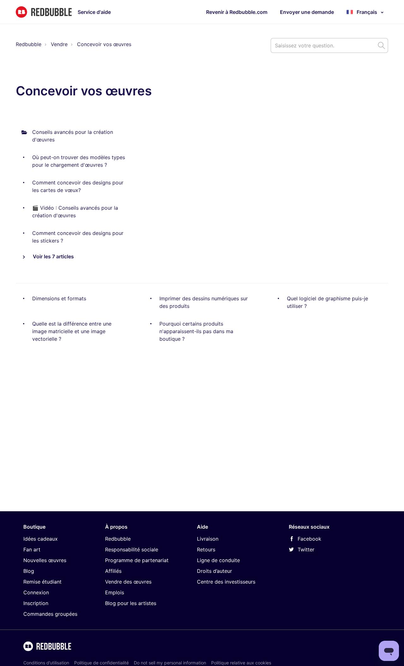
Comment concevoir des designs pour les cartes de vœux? (77, 186)
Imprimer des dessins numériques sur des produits (203, 302)
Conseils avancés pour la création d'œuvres (72, 136)
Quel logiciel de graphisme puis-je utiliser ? (327, 302)
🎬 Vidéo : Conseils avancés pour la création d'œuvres (75, 212)
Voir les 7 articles (53, 256)
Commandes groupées (50, 614)
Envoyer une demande (307, 12)
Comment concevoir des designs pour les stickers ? (77, 237)
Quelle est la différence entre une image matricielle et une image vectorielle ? (71, 331)
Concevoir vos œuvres (104, 44)
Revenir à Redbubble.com (236, 12)
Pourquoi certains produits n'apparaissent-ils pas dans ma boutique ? (196, 331)
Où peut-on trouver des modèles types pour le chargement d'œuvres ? (78, 161)
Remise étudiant (42, 582)
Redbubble (28, 44)
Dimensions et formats (59, 298)
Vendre (59, 44)
